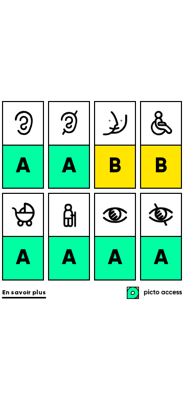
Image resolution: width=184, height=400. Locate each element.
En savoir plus (24, 293)
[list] (92, 191)
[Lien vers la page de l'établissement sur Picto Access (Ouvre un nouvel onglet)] (155, 294)
